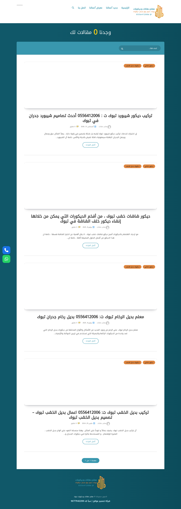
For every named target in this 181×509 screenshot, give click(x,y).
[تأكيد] (122, 49)
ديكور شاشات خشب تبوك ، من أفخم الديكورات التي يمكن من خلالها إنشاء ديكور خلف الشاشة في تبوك (90, 218)
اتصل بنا (82, 7)
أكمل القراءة (90, 145)
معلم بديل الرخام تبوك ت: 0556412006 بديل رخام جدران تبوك (90, 317)
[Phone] (6, 250)
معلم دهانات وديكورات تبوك (84, 496)
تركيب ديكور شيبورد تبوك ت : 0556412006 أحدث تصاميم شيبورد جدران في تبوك (90, 118)
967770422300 (77, 501)
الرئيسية (125, 7)
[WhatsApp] (6, 259)
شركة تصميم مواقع (101, 501)
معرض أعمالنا (95, 7)
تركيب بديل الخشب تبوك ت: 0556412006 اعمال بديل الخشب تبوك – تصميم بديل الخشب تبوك (90, 415)
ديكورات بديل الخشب (133, 65)
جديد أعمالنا (112, 7)
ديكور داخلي (149, 65)
